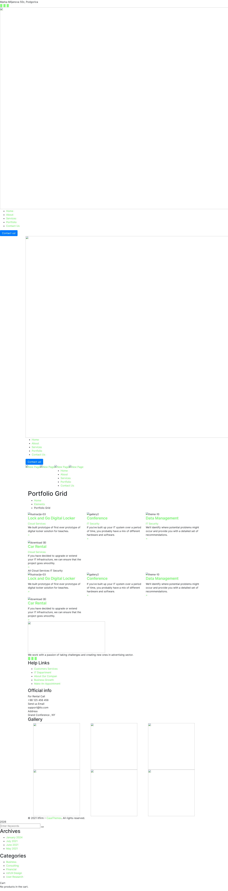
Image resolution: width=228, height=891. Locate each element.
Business (11, 861)
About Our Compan (45, 676)
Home (37, 500)
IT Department (42, 672)
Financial (11, 869)
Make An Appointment (47, 683)
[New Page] (33, 466)
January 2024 (14, 837)
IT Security (93, 523)
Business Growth (44, 679)
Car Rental (37, 546)
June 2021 (12, 844)
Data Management (162, 518)
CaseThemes (54, 818)
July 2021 (12, 841)
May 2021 (12, 848)
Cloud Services (37, 523)
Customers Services (46, 668)
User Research (14, 876)
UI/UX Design (14, 873)
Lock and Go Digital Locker (51, 518)
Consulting (12, 865)
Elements (39, 504)
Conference (97, 518)
